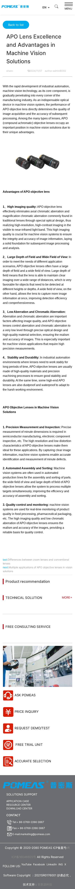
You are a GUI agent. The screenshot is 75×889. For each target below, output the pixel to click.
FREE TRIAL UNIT (29, 745)
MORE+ (67, 597)
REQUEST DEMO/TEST (32, 728)
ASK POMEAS (25, 695)
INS (60, 864)
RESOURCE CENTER (18, 804)
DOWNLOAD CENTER (19, 808)
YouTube (26, 864)
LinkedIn (52, 864)
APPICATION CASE (17, 801)
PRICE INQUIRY (27, 712)
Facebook (39, 864)
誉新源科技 (45, 884)
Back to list (16, 25)
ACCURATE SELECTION (33, 761)
